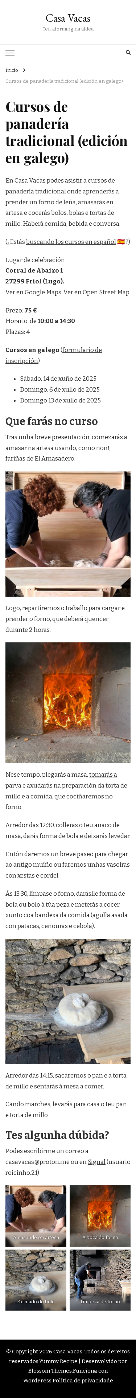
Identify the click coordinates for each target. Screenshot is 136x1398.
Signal (97, 1162)
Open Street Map (106, 292)
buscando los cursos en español (71, 242)
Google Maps (43, 292)
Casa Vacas (68, 18)
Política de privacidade (83, 1380)
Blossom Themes (50, 1371)
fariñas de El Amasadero (39, 458)
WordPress (37, 1380)
